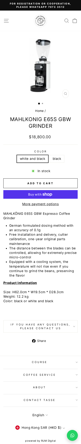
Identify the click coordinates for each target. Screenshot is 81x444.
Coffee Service (39, 374)
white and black (32, 159)
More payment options (40, 204)
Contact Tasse (40, 400)
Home (39, 111)
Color (40, 151)
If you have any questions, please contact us (40, 326)
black (57, 159)
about (39, 387)
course (39, 362)
